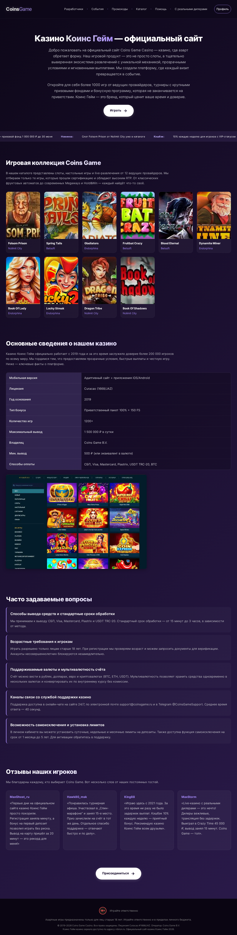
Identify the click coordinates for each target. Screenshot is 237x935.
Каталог (141, 9)
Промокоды (120, 9)
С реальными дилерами (191, 9)
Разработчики (73, 9)
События (97, 9)
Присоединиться (115, 873)
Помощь (160, 9)
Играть (115, 110)
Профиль (222, 9)
